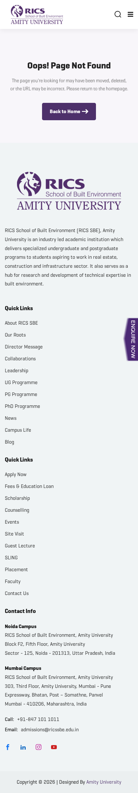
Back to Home (65, 111)
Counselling (17, 510)
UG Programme (21, 382)
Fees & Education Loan (29, 486)
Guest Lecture (20, 546)
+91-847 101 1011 (38, 719)
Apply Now (16, 474)
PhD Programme (22, 406)
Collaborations (20, 359)
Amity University (103, 782)
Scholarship (17, 498)
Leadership (16, 370)
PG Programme (21, 394)
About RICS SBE (21, 323)
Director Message (24, 347)
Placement (16, 569)
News (10, 418)
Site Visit (14, 534)
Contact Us (17, 593)
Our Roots (15, 335)
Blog (9, 442)
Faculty (13, 581)
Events (12, 522)
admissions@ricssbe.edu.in (50, 729)
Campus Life (18, 430)
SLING (11, 557)
